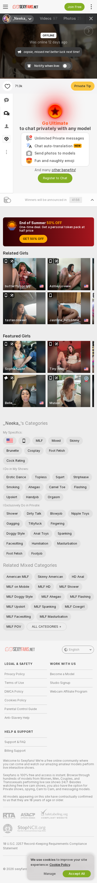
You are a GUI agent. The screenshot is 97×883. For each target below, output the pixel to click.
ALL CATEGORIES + (46, 626)
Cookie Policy (59, 865)
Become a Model (62, 674)
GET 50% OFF (33, 239)
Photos (73, 18)
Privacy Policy (14, 674)
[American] (9, 441)
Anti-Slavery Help (17, 718)
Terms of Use (14, 683)
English (74, 649)
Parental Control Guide (20, 709)
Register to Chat (55, 178)
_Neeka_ (11, 423)
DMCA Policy (13, 691)
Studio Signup (60, 683)
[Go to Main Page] (29, 6)
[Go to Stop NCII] (32, 829)
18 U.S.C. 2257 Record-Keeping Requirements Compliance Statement (45, 846)
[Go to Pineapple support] (8, 828)
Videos (48, 18)
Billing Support (15, 750)
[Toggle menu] (5, 6)
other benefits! (64, 170)
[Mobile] (24, 441)
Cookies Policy (15, 700)
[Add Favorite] (7, 86)
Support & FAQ (15, 742)
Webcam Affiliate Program (68, 691)
